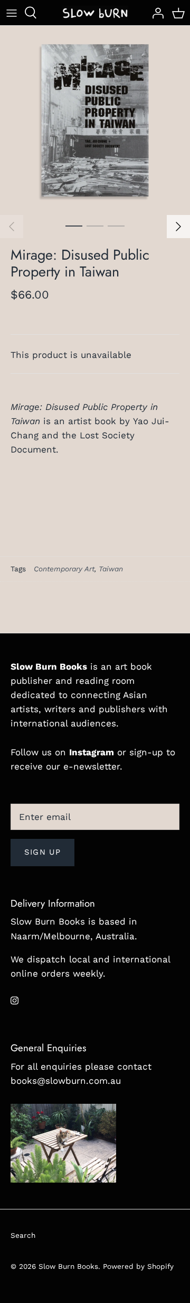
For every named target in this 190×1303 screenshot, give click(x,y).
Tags (18, 569)
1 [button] (73, 225)
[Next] (178, 226)
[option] (95, 120)
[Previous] (11, 226)
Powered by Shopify (138, 1266)
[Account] (155, 12)
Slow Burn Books (68, 1266)
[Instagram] (14, 1000)
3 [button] (116, 225)
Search (23, 1235)
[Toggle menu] (11, 12)
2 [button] (95, 225)
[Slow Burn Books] (95, 12)
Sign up (42, 852)
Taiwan (111, 569)
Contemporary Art (64, 569)
